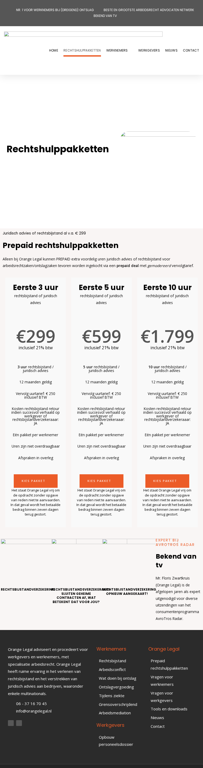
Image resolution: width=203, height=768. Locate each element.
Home (53, 50)
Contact (191, 50)
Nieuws (171, 50)
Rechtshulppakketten (82, 50)
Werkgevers (149, 50)
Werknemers (117, 50)
